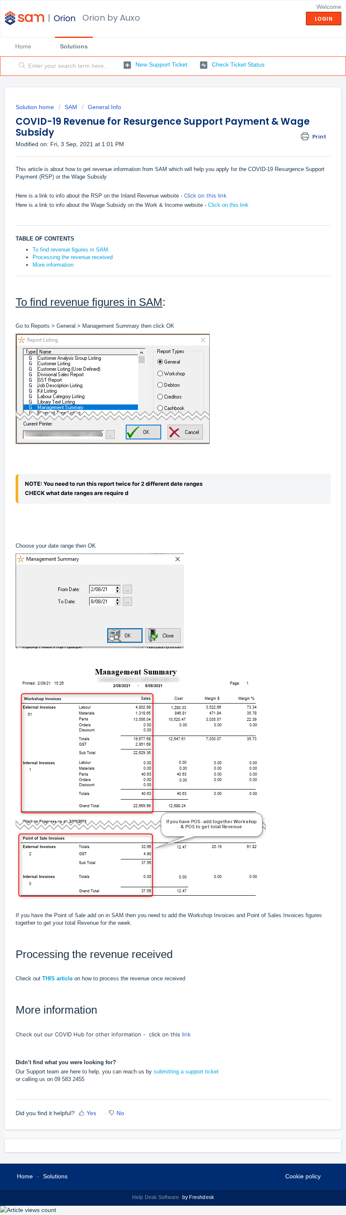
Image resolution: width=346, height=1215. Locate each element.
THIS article (57, 978)
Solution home (36, 107)
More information (52, 265)
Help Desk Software (156, 1197)
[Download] (157, 617)
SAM (71, 107)
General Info (104, 107)
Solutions (74, 46)
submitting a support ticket (186, 1071)
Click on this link (205, 195)
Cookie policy (303, 1176)
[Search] (20, 66)
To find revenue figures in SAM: (71, 249)
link (186, 1034)
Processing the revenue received (72, 257)
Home (23, 46)
